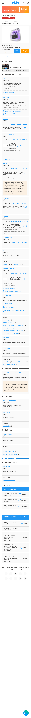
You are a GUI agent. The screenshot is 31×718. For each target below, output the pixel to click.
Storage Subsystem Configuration (13, 291)
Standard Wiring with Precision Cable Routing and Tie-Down (12, 406)
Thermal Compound (8, 251)
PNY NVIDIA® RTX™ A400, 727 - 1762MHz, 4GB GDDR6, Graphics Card (12, 145)
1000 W (13, 203)
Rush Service (6, 466)
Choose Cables (8, 303)
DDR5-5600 (14, 168)
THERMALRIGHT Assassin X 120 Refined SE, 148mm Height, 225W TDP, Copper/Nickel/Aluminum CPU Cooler (12, 226)
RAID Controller (7, 295)
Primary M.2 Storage (8, 268)
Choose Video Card (9, 159)
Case (4, 78)
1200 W (18, 203)
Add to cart (25, 51)
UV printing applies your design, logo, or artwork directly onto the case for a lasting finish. (14, 378)
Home (3, 57)
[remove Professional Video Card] (22, 151)
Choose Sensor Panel (10, 92)
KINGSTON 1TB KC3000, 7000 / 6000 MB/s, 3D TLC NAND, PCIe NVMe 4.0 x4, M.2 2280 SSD (15, 279)
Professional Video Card (9, 134)
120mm (13, 242)
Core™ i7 (25, 124)
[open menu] (3, 2)
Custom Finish (7, 412)
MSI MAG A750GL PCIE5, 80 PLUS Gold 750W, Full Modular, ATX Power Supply (12, 207)
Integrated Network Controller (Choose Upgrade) (15, 353)
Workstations (9, 57)
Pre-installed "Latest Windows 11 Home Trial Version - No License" (13, 439)
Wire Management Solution (10, 400)
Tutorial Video (7, 18)
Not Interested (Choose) (9, 417)
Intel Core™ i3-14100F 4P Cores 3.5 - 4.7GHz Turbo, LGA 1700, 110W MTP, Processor (12, 128)
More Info (17, 51)
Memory (5, 163)
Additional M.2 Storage (10, 288)
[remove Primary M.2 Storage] (26, 281)
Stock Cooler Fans (7, 246)
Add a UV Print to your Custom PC (12, 372)
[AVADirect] (15, 2)
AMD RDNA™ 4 (15, 139)
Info (27, 84)
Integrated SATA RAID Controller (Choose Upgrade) (15, 300)
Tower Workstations (18, 57)
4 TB (20, 273)
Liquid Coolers (21, 221)
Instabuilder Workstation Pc (24, 10)
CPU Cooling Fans (7, 237)
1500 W (24, 203)
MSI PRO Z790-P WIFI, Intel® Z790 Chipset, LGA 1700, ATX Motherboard (13, 103)
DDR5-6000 (21, 168)
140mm (18, 242)
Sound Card (6, 337)
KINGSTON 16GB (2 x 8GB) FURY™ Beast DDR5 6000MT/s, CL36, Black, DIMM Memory (13, 173)
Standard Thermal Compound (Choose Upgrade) (14, 255)
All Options (24, 242)
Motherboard (6, 97)
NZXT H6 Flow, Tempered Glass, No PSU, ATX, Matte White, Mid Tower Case (13, 84)
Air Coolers (14, 221)
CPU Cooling (6, 216)
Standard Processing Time (9, 471)
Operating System (7, 434)
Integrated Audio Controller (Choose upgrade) (14, 342)
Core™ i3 (13, 124)
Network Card (6, 348)
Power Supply (6, 198)
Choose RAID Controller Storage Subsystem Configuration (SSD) (14, 311)
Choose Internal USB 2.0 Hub (12, 113)
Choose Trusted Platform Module (13, 111)
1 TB (12, 273)
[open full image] (15, 34)
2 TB (16, 273)
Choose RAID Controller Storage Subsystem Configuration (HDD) (14, 306)
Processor (5, 119)
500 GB (25, 273)
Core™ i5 (19, 124)
